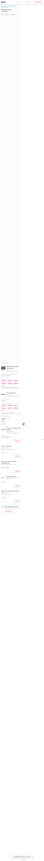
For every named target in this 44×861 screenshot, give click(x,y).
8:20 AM (10, 380)
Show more (19, 413)
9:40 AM (16, 383)
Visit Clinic (17, 441)
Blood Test (10, 5)
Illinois (14, 5)
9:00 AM (4, 383)
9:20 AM (10, 383)
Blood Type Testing (4, 7)
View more (3, 385)
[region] (33, 432)
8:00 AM (4, 380)
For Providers (27, 2)
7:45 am (15, 405)
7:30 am (9, 405)
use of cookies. (28, 857)
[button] (23, 425)
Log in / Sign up (37, 2)
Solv (2, 5)
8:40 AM (16, 380)
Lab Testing (6, 5)
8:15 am (9, 408)
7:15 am (3, 405)
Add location (8, 511)
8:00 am (4, 408)
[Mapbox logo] (24, 859)
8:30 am (15, 408)
